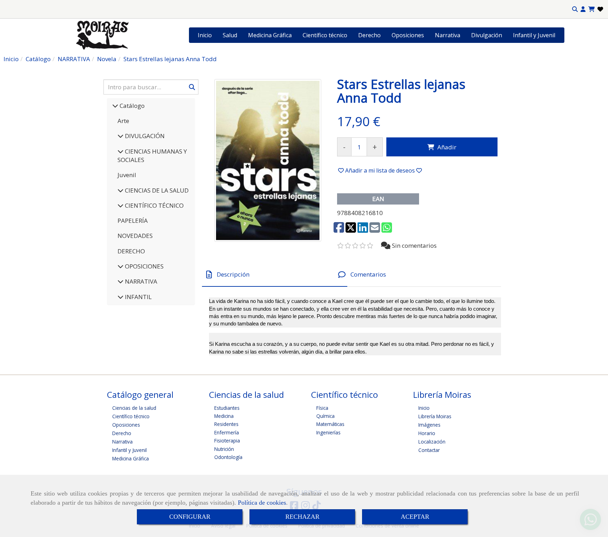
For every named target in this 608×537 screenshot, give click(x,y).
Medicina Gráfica (270, 35)
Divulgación (486, 35)
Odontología (228, 457)
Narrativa (447, 35)
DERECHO (131, 251)
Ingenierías (328, 432)
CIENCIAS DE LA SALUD (156, 190)
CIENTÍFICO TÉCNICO (154, 205)
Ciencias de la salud (134, 408)
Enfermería (226, 432)
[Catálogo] (115, 106)
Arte (123, 121)
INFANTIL (138, 297)
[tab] (274, 275)
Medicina (224, 416)
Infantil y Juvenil (534, 35)
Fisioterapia (227, 440)
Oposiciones (408, 35)
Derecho (369, 35)
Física (322, 408)
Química (325, 416)
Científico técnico (325, 35)
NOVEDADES (135, 236)
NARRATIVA (140, 281)
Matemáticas (330, 424)
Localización (431, 441)
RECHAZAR (302, 516)
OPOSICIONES (144, 266)
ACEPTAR (415, 516)
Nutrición (224, 449)
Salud (230, 35)
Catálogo (131, 106)
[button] (583, 9)
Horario (426, 433)
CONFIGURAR (189, 516)
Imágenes (429, 424)
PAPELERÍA (133, 220)
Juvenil (127, 175)
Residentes (226, 424)
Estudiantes (227, 408)
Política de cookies (262, 502)
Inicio (205, 35)
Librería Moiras (434, 416)
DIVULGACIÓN (144, 136)
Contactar (429, 450)
